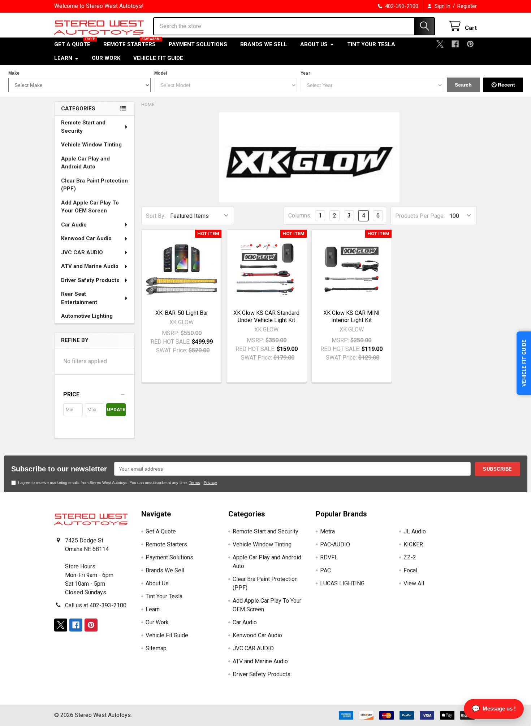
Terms (194, 482)
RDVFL (329, 557)
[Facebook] (455, 44)
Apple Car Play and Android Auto (85, 162)
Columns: (299, 215)
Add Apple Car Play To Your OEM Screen (90, 206)
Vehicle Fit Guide (158, 58)
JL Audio (414, 531)
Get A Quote (72, 44)
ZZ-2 (409, 557)
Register (467, 6)
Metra (327, 531)
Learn (63, 58)
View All (413, 583)
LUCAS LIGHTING (342, 583)
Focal (410, 570)
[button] (94, 394)
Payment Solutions (198, 44)
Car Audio (74, 224)
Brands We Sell (263, 44)
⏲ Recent (503, 85)
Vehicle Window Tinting (91, 144)
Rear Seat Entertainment (79, 298)
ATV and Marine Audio (89, 266)
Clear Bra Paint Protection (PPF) (94, 184)
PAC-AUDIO (335, 544)
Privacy (210, 482)
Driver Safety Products (90, 280)
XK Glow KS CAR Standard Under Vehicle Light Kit (266, 316)
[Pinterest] (470, 44)
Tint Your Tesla (371, 44)
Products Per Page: (420, 215)
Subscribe (497, 469)
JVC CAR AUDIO (82, 252)
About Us (314, 44)
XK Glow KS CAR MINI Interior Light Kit (351, 316)
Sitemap (156, 648)
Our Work (106, 58)
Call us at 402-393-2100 (95, 605)
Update (116, 409)
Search (463, 85)
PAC (325, 570)
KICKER (413, 544)
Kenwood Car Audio (86, 238)
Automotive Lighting (87, 316)
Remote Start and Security (83, 126)
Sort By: (155, 215)
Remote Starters (129, 44)
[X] (439, 44)
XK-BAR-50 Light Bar (181, 312)
